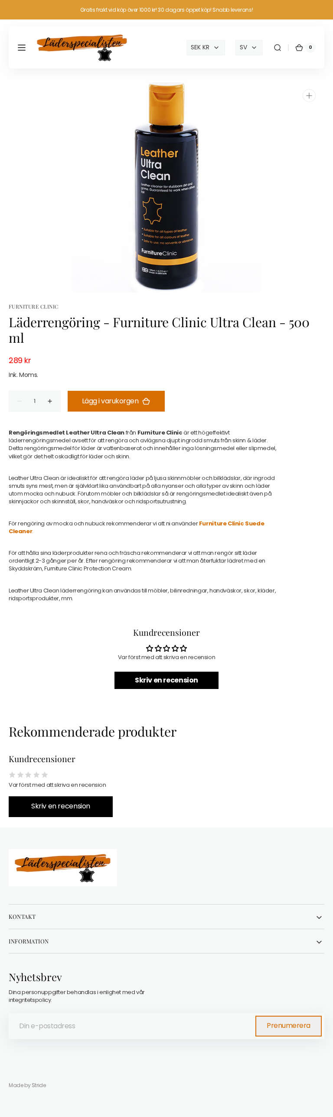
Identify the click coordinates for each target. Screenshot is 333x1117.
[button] (21, 47)
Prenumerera (288, 1025)
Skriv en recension (166, 680)
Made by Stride (27, 1085)
